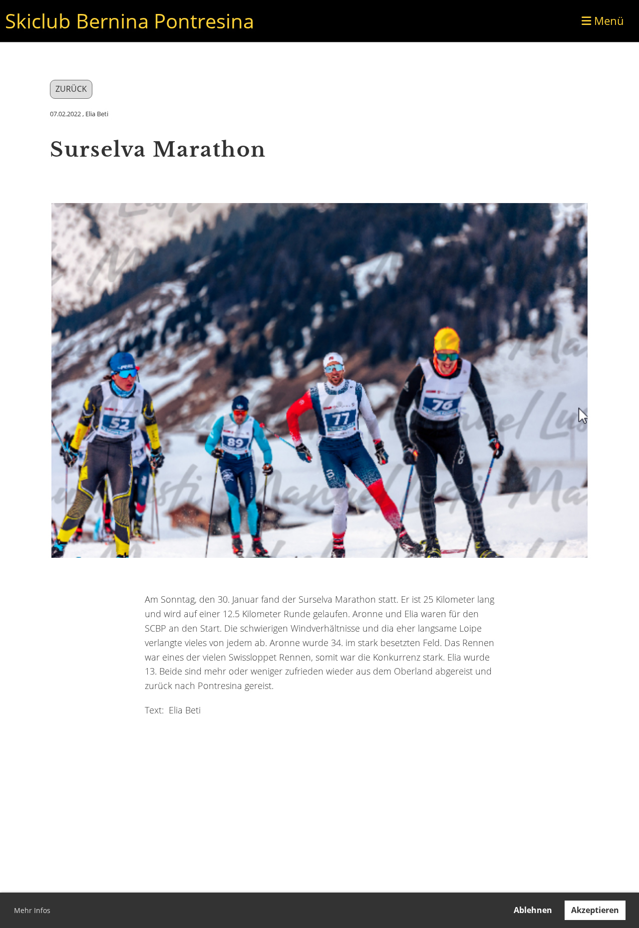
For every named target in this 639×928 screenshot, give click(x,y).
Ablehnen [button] (533, 910)
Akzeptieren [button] (595, 910)
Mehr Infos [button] (32, 910)
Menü (607, 20)
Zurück (71, 88)
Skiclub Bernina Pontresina (129, 20)
